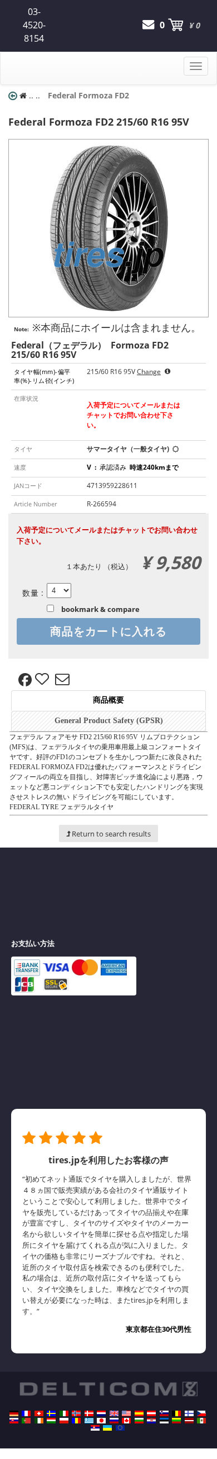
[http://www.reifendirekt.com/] (120, 1428)
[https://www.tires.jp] (101, 1420)
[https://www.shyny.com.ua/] (107, 1428)
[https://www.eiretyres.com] (38, 1420)
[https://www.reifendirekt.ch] (38, 1413)
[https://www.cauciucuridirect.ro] (76, 1420)
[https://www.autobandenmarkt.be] (176, 1413)
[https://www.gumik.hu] (51, 1420)
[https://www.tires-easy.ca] (126, 1420)
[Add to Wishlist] (43, 679)
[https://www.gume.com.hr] (151, 1420)
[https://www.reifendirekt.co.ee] (164, 1420)
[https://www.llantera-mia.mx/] (201, 1420)
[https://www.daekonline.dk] (89, 1413)
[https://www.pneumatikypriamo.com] (13, 1420)
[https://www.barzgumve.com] (139, 1420)
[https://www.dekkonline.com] (76, 1413)
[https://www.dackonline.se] (51, 1413)
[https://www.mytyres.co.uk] (114, 1413)
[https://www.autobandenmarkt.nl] (101, 1413)
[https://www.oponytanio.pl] (64, 1420)
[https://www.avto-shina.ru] (114, 1420)
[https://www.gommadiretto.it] (64, 1413)
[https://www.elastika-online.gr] (89, 1420)
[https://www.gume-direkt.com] (164, 1413)
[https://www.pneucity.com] (26, 1420)
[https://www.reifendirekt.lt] (176, 1420)
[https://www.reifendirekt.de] (13, 1413)
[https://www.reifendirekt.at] (151, 1413)
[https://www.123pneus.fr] (26, 1413)
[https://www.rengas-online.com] (189, 1413)
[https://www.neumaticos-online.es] (139, 1413)
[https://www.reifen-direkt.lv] (189, 1420)
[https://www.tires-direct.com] (126, 1413)
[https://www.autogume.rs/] (95, 1428)
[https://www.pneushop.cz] (201, 1413)
